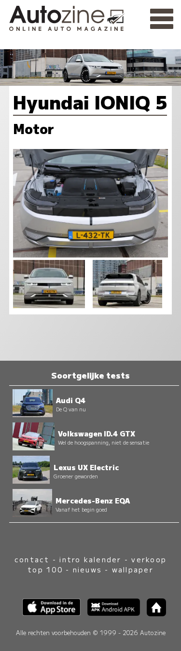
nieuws (87, 569)
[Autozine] (90, 17)
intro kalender (90, 559)
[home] (153, 613)
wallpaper (132, 569)
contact (32, 559)
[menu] (161, 19)
